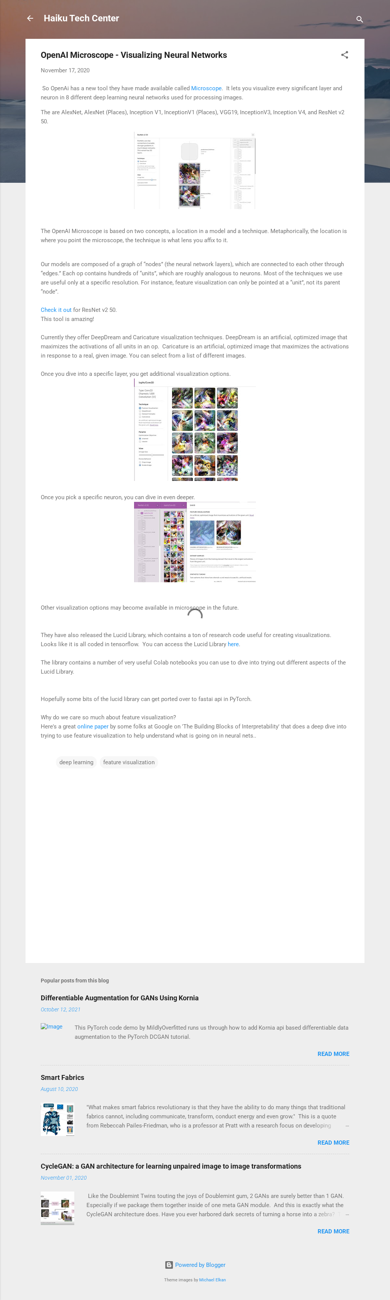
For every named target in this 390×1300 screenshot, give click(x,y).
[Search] (359, 20)
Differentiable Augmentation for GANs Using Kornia (120, 998)
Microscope (206, 88)
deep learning (76, 762)
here (233, 644)
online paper (93, 726)
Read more (333, 1054)
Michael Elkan (212, 1280)
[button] (344, 56)
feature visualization (129, 762)
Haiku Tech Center (81, 18)
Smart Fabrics (62, 1077)
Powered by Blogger (199, 1265)
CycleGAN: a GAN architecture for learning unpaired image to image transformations (171, 1166)
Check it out (56, 310)
